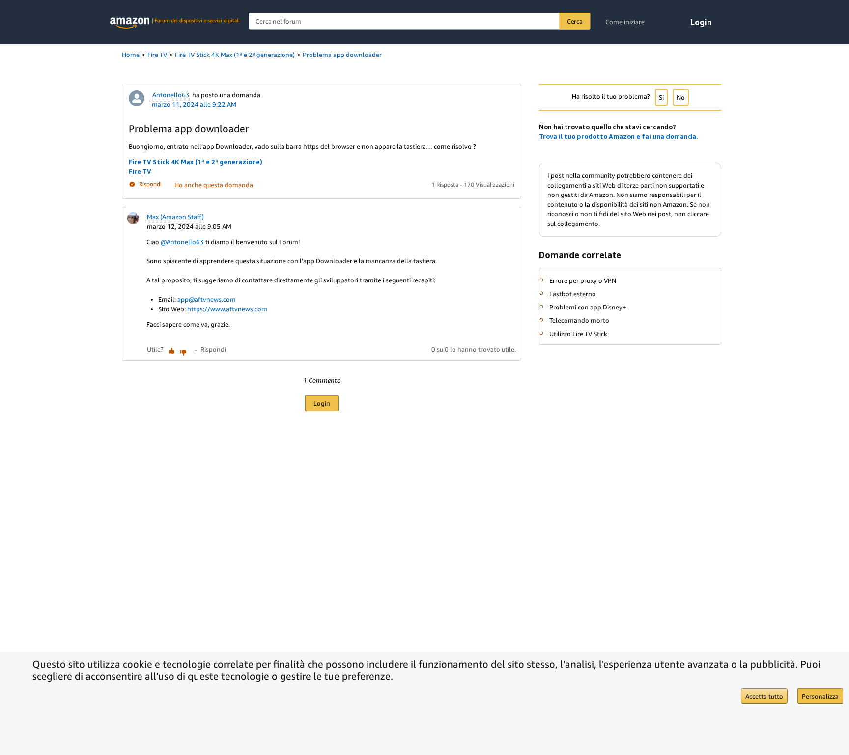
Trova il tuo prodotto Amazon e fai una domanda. (618, 136)
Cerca (575, 21)
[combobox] (420, 21)
